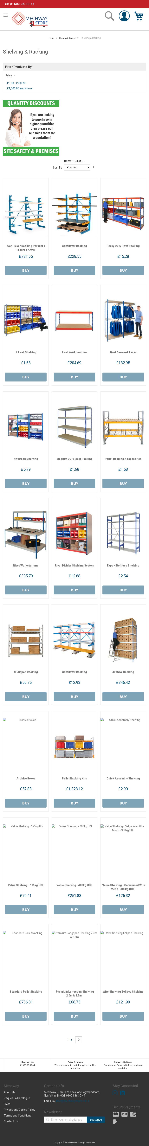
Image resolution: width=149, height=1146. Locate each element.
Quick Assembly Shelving (123, 778)
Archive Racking (123, 672)
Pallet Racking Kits (74, 778)
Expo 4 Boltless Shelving (123, 565)
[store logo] (30, 19)
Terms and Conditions (17, 1115)
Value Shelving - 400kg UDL (74, 885)
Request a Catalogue (17, 1098)
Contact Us (11, 1121)
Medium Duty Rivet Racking (74, 458)
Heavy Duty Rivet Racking (123, 245)
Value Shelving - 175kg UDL (26, 885)
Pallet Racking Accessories (123, 458)
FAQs (7, 1103)
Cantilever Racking (74, 245)
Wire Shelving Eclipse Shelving (123, 991)
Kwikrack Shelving (26, 458)
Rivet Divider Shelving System (74, 565)
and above (20, 88)
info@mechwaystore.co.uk (73, 1101)
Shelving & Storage (67, 38)
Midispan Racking (26, 672)
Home (51, 38)
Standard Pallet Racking (26, 991)
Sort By (57, 167)
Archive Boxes (25, 778)
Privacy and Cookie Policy (19, 1109)
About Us (9, 1092)
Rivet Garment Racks (123, 352)
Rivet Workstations (25, 565)
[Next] (78, 1039)
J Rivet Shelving (25, 352)
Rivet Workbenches (74, 352)
